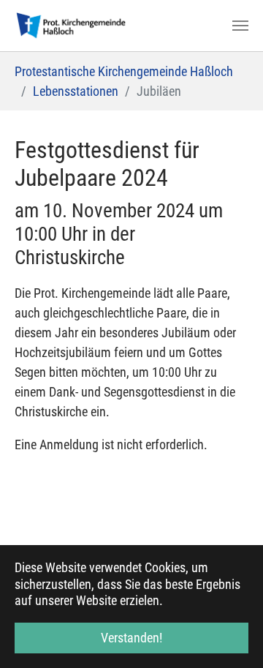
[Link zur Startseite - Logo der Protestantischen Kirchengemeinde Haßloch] (71, 25)
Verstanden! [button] (131, 637)
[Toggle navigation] (240, 25)
